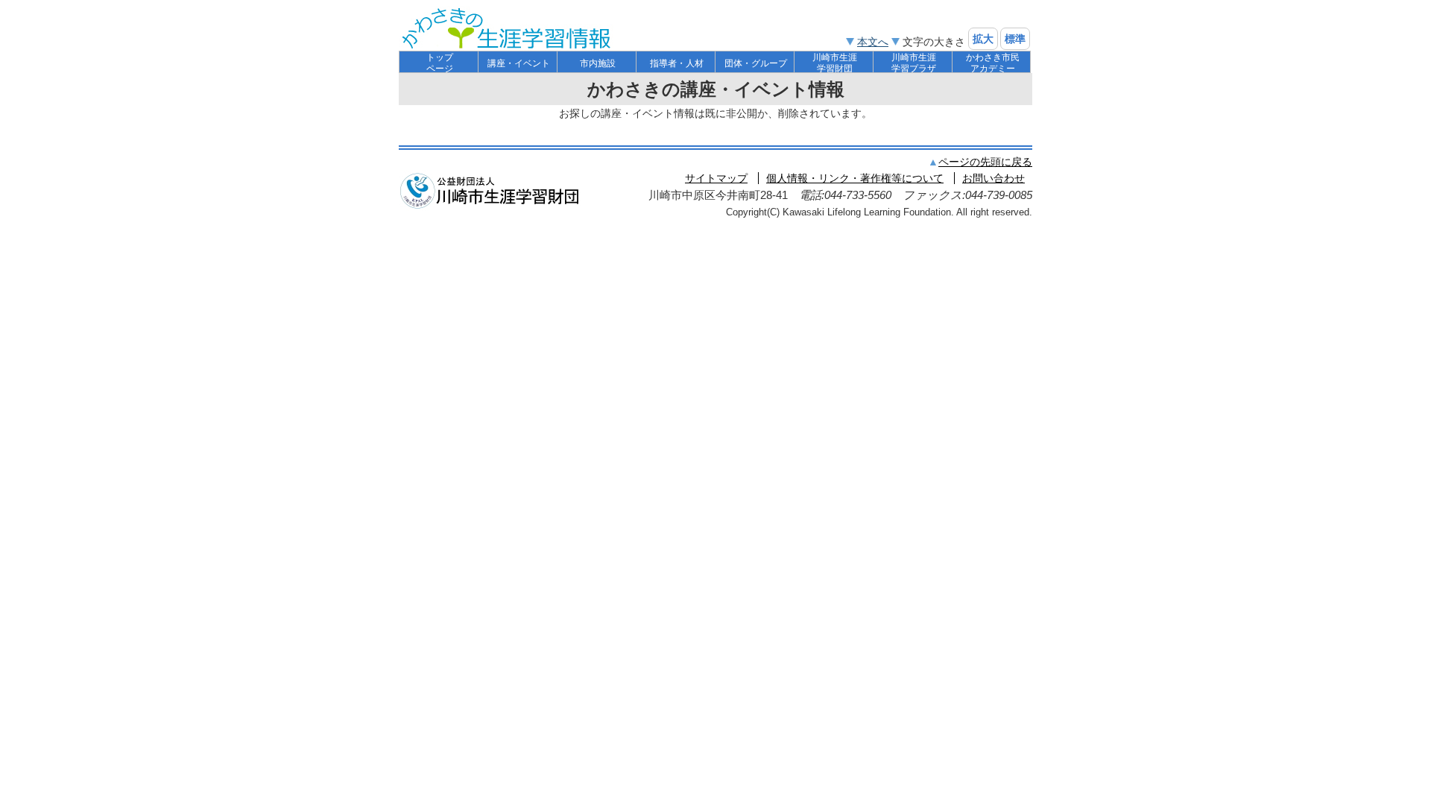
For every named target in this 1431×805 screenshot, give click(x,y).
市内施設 (598, 63)
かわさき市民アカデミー (993, 63)
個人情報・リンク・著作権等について (855, 178)
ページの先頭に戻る (985, 162)
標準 (1015, 39)
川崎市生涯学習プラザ (913, 63)
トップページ (439, 63)
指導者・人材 (677, 63)
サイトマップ (716, 178)
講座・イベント (518, 63)
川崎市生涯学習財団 (834, 63)
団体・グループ (755, 63)
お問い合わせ (993, 178)
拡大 (983, 39)
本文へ (872, 42)
